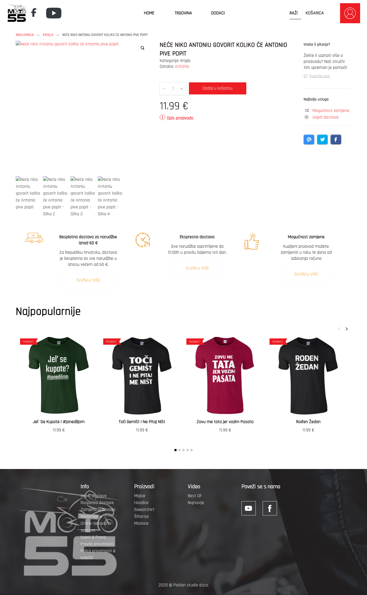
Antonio (182, 66)
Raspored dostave (97, 503)
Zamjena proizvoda (98, 510)
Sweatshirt (144, 510)
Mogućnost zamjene (331, 111)
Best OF (195, 496)
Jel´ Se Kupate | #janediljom (59, 422)
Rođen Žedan (308, 422)
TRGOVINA (183, 13)
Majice (139, 496)
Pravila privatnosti (97, 544)
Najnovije (196, 503)
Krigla (48, 35)
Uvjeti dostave (326, 117)
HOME (149, 13)
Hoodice (141, 503)
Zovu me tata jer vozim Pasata (225, 422)
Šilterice (141, 516)
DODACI (218, 13)
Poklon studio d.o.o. (191, 585)
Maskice (141, 523)
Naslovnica (25, 35)
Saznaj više (88, 280)
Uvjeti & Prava (93, 537)
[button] (142, 48)
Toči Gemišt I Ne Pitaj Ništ (142, 422)
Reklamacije (91, 516)
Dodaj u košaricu (218, 88)
